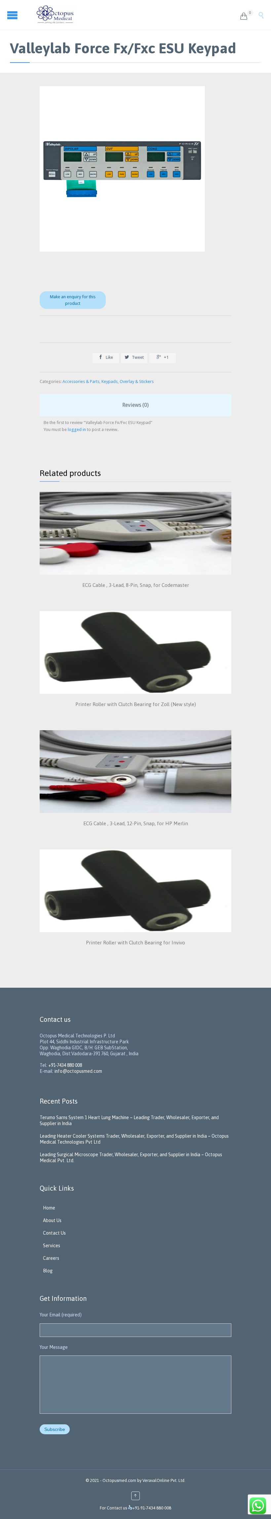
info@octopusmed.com (78, 1071)
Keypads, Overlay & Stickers (127, 381)
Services (51, 1245)
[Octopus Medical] (133, 15)
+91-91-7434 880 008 (152, 1507)
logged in (77, 429)
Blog (48, 1270)
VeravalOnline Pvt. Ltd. (163, 1480)
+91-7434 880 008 (65, 1065)
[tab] (135, 405)
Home (49, 1207)
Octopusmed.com (119, 1480)
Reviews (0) (135, 405)
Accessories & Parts (80, 381)
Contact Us (54, 1233)
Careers (51, 1258)
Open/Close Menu (13, 15)
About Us (52, 1220)
